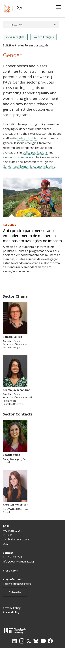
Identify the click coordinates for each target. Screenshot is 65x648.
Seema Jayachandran (16, 390)
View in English (15, 37)
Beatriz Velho (11, 455)
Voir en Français (44, 37)
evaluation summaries (18, 157)
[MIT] (32, 630)
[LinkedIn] (14, 640)
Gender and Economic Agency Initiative (29, 167)
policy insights (27, 138)
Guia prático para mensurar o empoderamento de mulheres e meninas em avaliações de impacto (32, 235)
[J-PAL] (14, 8)
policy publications (35, 152)
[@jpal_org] (21, 640)
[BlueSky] (35, 640)
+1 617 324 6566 (13, 557)
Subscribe (15, 592)
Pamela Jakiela (12, 336)
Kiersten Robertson (15, 504)
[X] (29, 641)
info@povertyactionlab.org (18, 561)
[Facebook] (50, 640)
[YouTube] (43, 640)
